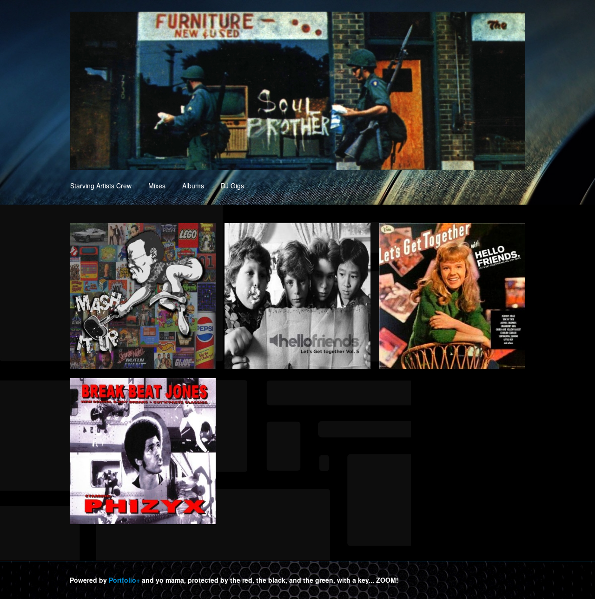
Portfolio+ (124, 580)
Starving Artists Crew (101, 185)
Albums (193, 185)
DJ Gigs (232, 185)
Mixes (156, 185)
